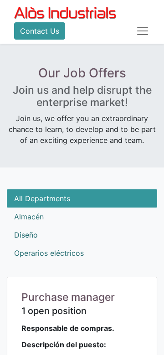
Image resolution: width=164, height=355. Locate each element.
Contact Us (39, 31)
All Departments (42, 198)
